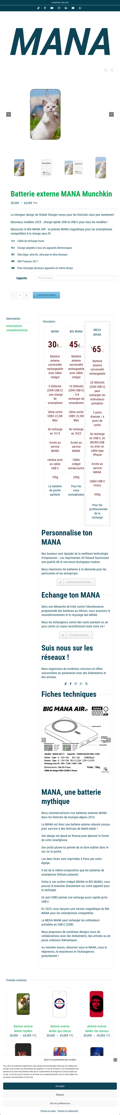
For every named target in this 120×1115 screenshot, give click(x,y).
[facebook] (70, 683)
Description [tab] (13, 318)
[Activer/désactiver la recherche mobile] (105, 70)
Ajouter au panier (46, 295)
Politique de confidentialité (67, 1111)
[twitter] (86, 683)
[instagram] (76, 683)
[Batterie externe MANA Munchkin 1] (60, 114)
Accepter (60, 1086)
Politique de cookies (48, 1111)
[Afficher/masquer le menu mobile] (112, 70)
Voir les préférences (60, 1103)
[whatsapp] (81, 683)
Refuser (60, 1094)
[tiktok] (66, 683)
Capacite (21, 278)
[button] (115, 1059)
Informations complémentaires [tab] (17, 328)
